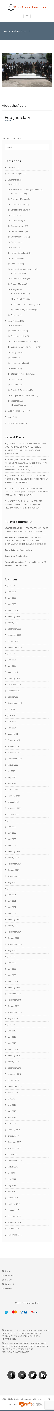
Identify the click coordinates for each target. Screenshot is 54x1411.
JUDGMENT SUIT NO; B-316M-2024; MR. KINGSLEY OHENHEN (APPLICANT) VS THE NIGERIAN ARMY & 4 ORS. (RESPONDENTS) (23, 504)
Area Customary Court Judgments (25, 189)
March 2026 (13, 610)
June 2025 (12, 659)
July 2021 (11, 888)
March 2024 (13, 734)
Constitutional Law (19, 210)
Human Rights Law (19, 253)
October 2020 (13, 938)
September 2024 (15, 703)
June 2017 (12, 1179)
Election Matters (18, 231)
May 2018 (12, 1111)
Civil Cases (18, 193)
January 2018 (13, 1136)
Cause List (12, 167)
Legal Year (18, 405)
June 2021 (12, 894)
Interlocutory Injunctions (24, 309)
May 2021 (12, 901)
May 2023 (12, 777)
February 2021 (14, 919)
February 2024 (14, 740)
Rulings (14, 289)
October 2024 (13, 697)
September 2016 (15, 1235)
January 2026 (13, 622)
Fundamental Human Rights (26, 304)
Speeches (15, 401)
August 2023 (13, 765)
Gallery (8, 1279)
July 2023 (11, 771)
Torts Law (15, 315)
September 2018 (15, 1086)
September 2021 (15, 876)
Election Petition (21, 299)
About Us (9, 1275)
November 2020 (14, 932)
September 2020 (15, 944)
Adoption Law (26, 550)
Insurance (15, 368)
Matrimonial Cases (19, 278)
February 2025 (14, 678)
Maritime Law (16, 384)
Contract (14, 215)
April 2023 (12, 783)
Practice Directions (16, 423)
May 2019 (12, 1037)
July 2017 (11, 1173)
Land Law (15, 263)
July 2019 (11, 1024)
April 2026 (12, 604)
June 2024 (12, 715)
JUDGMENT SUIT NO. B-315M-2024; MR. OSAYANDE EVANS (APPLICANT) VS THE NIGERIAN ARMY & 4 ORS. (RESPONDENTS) (26, 491)
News (10, 417)
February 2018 (14, 1129)
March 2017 (13, 1197)
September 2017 (15, 1160)
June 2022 (12, 826)
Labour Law (16, 258)
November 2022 (14, 808)
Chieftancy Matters (19, 199)
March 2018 (13, 1123)
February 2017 (14, 1204)
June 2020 (12, 962)
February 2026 (14, 616)
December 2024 (14, 684)
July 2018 (11, 1098)
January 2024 (13, 746)
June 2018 (12, 1105)
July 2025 (11, 653)
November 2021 (14, 864)
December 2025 (14, 629)
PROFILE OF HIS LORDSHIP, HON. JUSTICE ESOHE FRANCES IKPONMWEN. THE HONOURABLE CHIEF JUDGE (25, 540)
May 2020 (12, 969)
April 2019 (12, 1043)
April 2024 (12, 727)
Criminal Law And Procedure (23, 341)
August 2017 (13, 1167)
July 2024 (11, 709)
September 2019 (15, 1012)
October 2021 (13, 870)
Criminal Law (16, 220)
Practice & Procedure (20, 390)
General (14, 247)
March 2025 (13, 672)
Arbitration (15, 325)
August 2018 (13, 1092)
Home (5, 31)
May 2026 (12, 598)
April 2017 (12, 1191)
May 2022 (12, 833)
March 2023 (13, 789)
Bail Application (20, 293)
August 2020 (13, 950)
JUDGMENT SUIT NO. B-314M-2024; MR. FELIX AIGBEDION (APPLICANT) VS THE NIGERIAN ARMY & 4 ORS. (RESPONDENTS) (26, 478)
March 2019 (13, 1049)
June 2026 (12, 591)
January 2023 (13, 802)
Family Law (15, 242)
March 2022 (13, 845)
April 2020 (12, 975)
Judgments (12, 180)
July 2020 (11, 956)
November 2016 (14, 1222)
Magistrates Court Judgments (23, 269)
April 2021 (12, 907)
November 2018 (14, 1074)
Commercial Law (18, 204)
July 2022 (11, 820)
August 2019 (13, 1018)
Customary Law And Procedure (24, 347)
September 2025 (15, 647)
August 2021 (13, 882)
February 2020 (14, 987)
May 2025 (12, 666)
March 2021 (13, 913)
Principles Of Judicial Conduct (23, 395)
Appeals (14, 184)
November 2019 (14, 1000)
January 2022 (13, 857)
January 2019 (13, 1061)
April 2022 (12, 839)
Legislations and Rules (17, 411)
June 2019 (12, 1030)
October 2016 (13, 1228)
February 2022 (14, 851)
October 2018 (13, 1080)
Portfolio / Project (19, 31)
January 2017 (13, 1210)
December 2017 (14, 1142)
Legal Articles (13, 321)
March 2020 (13, 981)
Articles (8, 1288)
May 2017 (12, 1185)
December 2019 (14, 993)
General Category (15, 173)
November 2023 (14, 752)
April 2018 (12, 1117)
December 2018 (14, 1068)
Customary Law (17, 226)
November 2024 (14, 690)
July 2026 (11, 585)
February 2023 (14, 796)
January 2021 (13, 925)
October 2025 (13, 641)
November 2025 (14, 635)
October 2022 (13, 814)
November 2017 (14, 1148)
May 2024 (12, 721)
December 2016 (14, 1216)
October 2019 (13, 1006)
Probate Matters (18, 284)
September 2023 (15, 758)
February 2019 (14, 1055)
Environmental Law (19, 236)
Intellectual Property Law (21, 374)
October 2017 (13, 1154)
